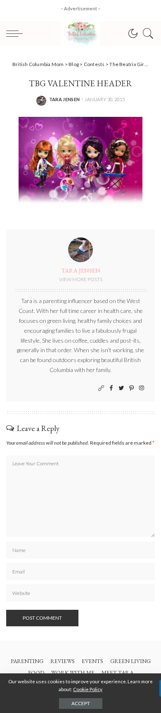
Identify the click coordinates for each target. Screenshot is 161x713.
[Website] (101, 388)
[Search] (146, 33)
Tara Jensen (64, 99)
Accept (80, 703)
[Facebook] (111, 388)
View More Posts (80, 279)
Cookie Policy (87, 689)
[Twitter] (121, 388)
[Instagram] (142, 388)
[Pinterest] (131, 388)
